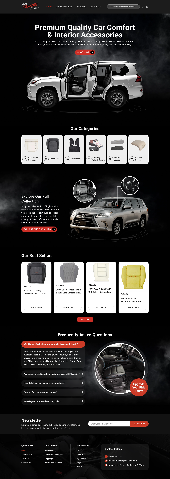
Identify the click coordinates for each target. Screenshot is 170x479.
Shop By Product (64, 6)
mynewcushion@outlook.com (122, 460)
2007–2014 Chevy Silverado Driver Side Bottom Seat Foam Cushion (131, 300)
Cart (78, 451)
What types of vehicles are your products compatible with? (51, 344)
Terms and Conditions (54, 455)
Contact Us (26, 463)
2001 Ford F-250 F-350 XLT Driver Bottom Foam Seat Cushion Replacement (100, 291)
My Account (82, 459)
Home (23, 451)
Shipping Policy (51, 459)
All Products (26, 455)
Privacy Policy (50, 451)
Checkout (81, 455)
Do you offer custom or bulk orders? (40, 392)
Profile (79, 467)
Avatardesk (99, 476)
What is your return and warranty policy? (43, 401)
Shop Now (83, 52)
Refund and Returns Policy (55, 463)
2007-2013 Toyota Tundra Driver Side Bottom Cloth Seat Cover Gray (69, 291)
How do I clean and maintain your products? (44, 383)
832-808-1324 (115, 456)
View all (85, 319)
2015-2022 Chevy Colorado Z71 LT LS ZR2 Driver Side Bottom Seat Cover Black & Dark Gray (36, 292)
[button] (64, 6)
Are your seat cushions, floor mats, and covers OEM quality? (52, 374)
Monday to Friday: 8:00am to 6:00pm (126, 465)
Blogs (79, 463)
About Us (25, 459)
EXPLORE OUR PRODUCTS (37, 229)
